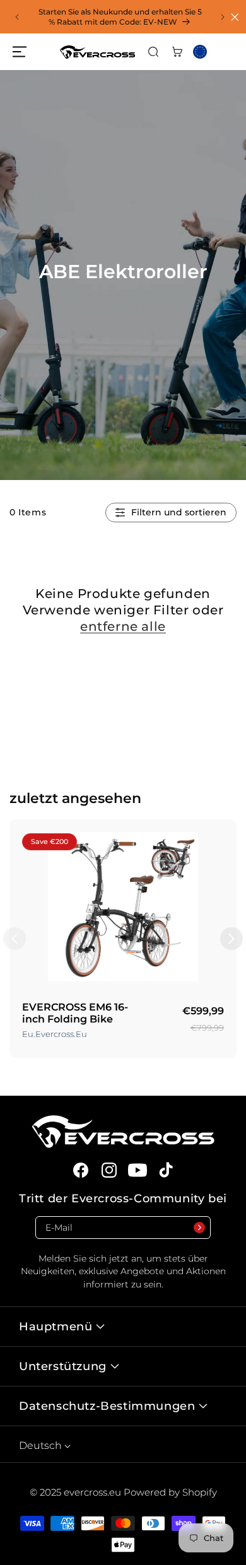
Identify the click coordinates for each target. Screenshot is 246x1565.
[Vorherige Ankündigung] (17, 17)
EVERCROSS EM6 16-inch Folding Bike (75, 1013)
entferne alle (123, 626)
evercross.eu (94, 1492)
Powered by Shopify (170, 1492)
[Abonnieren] (199, 1228)
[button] (19, 52)
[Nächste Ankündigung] (223, 17)
